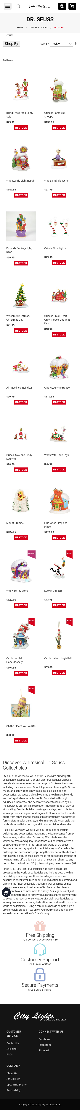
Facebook (44, 1039)
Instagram (45, 1044)
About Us (12, 1073)
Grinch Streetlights (55, 248)
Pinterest (44, 1050)
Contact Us (13, 1043)
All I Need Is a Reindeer (19, 387)
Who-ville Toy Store (17, 590)
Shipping (12, 1048)
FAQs (10, 1054)
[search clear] (18, 6)
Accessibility (14, 1090)
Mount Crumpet (15, 522)
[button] (62, 6)
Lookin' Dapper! (53, 590)
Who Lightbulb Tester (56, 180)
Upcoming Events (17, 1084)
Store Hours (13, 1079)
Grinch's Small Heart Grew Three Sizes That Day (57, 319)
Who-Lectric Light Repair (20, 180)
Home (20, 27)
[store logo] (39, 6)
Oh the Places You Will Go (21, 726)
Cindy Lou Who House (57, 387)
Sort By (44, 43)
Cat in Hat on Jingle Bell (57, 658)
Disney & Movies (39, 27)
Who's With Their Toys (56, 455)
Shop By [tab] (11, 43)
